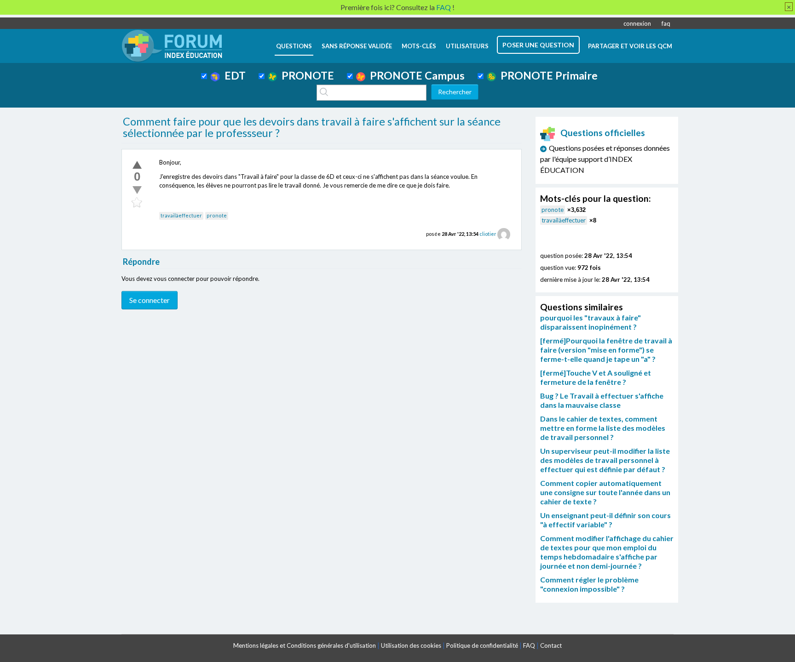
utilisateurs (467, 46)
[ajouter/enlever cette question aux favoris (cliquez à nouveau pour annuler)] (137, 202)
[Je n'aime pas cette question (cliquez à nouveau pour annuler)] (137, 189)
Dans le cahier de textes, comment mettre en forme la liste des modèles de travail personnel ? (602, 427)
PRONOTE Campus (415, 75)
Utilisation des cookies (411, 645)
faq (666, 23)
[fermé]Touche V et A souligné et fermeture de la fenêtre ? (595, 377)
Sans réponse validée (357, 46)
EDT (233, 75)
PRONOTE (305, 75)
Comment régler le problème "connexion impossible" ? (589, 584)
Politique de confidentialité (482, 645)
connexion (637, 23)
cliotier (487, 234)
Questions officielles (602, 132)
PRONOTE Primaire (547, 75)
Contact (551, 645)
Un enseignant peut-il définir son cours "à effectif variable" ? (605, 520)
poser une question (538, 45)
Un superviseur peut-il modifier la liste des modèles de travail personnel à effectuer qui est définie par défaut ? (605, 460)
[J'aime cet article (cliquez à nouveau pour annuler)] (137, 164)
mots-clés (419, 46)
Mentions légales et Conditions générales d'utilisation (304, 645)
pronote (217, 215)
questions (294, 46)
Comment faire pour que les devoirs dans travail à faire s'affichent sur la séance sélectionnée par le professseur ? (312, 127)
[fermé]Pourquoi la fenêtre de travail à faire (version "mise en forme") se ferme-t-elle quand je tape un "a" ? (606, 349)
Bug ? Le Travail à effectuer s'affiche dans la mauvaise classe (601, 400)
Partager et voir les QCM (630, 46)
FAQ (529, 645)
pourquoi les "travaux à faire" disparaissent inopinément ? (590, 322)
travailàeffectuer (181, 215)
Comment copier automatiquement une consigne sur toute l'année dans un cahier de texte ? (605, 492)
